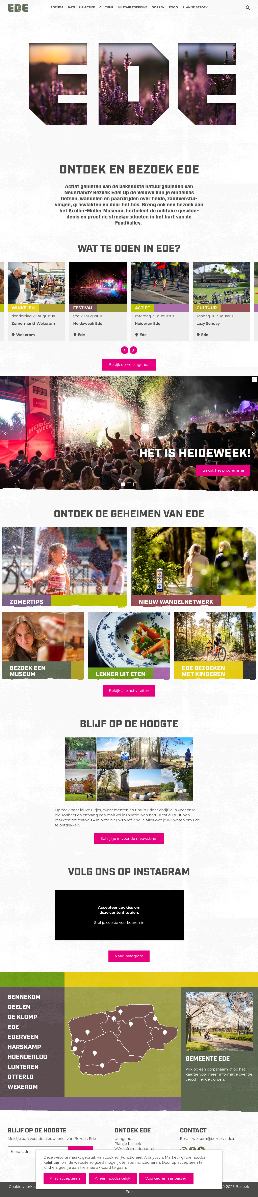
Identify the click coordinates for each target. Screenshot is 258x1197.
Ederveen (23, 1037)
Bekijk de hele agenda (129, 364)
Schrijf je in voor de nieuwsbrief (129, 838)
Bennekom (24, 997)
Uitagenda (124, 1138)
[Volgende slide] (133, 350)
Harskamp (24, 1047)
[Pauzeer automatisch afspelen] (254, 379)
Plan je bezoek (127, 1144)
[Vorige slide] (5, 433)
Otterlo (21, 1077)
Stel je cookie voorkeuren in (119, 922)
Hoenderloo (27, 1057)
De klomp (22, 1017)
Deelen (19, 1007)
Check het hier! (28, 470)
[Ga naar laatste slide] (124, 350)
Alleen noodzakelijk (112, 1178)
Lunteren (23, 1067)
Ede (13, 1027)
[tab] (123, 484)
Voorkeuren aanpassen (166, 1178)
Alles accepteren (65, 1178)
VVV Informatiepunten (135, 1149)
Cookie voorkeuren (26, 1186)
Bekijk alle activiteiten (129, 690)
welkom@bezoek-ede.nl (214, 1138)
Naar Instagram (129, 956)
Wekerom (23, 1087)
